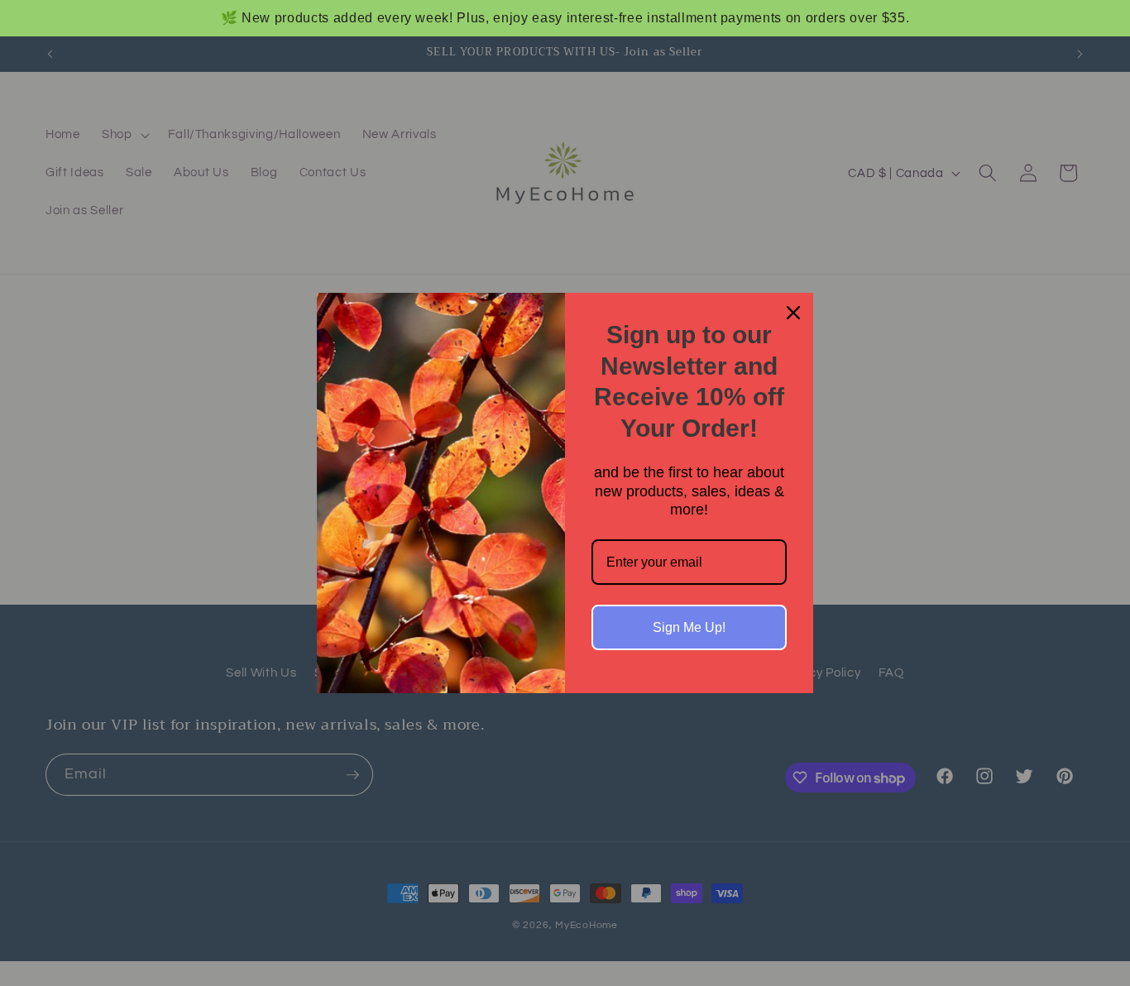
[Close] (793, 313)
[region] (565, 18)
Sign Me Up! (689, 627)
